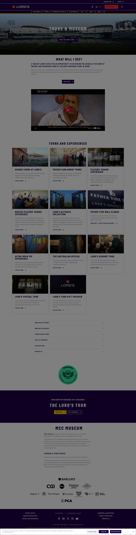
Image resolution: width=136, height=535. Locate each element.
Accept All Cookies (115, 531)
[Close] (133, 531)
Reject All (103, 531)
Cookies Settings (92, 531)
